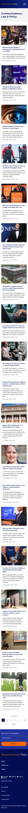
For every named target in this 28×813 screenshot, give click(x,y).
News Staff (5, 60)
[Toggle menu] (24, 4)
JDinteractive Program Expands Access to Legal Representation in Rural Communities (13, 288)
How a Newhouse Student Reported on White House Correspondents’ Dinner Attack (13, 246)
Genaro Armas (6, 585)
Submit (13, 744)
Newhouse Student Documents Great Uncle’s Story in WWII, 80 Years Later (14, 695)
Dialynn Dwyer (6, 179)
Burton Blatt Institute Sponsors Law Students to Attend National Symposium (14, 487)
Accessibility (4, 787)
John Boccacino (7, 218)
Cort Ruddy (5, 440)
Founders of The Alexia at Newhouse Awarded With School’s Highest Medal (14, 570)
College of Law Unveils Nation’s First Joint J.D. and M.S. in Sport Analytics (14, 613)
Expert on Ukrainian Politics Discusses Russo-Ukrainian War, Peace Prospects (13, 654)
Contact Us (4, 765)
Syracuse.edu (5, 799)
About (3, 761)
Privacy (3, 791)
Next (13, 724)
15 (25, 720)
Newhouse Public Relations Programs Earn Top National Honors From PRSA (14, 49)
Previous (14, 716)
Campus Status (5, 795)
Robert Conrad (6, 337)
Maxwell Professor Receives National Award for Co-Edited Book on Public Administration (14, 384)
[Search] (20, 4)
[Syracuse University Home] (9, 4)
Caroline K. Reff (7, 299)
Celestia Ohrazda (7, 502)
